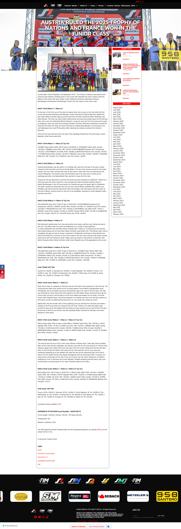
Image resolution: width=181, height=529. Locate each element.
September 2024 (119, 160)
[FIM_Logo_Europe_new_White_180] (136, 481)
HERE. (59, 404)
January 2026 (118, 123)
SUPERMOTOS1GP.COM (46, 461)
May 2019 (116, 207)
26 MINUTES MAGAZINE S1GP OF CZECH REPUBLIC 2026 (131, 92)
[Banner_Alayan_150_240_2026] (41, 496)
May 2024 (116, 169)
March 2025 (117, 146)
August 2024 (117, 162)
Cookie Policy (93, 521)
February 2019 (118, 214)
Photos (101, 5)
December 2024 (119, 153)
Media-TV (83, 5)
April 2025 (117, 144)
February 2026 (118, 121)
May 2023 (116, 194)
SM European (125, 5)
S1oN (39, 450)
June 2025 (117, 139)
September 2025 (119, 132)
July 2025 (116, 137)
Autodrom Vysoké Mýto (46, 453)
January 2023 (118, 203)
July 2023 (116, 189)
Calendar (67, 5)
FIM (39, 464)
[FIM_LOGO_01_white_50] (44, 481)
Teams (93, 5)
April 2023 (117, 196)
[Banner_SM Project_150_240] (12, 496)
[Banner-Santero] (129, 496)
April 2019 (116, 210)
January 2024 (118, 178)
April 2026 (117, 117)
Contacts (110, 5)
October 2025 (118, 130)
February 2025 (118, 148)
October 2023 (118, 185)
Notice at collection (79, 526)
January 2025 (118, 151)
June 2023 (117, 191)
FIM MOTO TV (43, 457)
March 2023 (117, 198)
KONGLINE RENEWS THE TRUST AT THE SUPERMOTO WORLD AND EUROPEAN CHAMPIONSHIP (131, 66)
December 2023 (119, 180)
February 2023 (118, 200)
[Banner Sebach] (71, 496)
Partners (117, 5)
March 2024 (117, 173)
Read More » (126, 59)
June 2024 (117, 166)
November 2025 (119, 128)
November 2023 (119, 182)
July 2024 (116, 164)
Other (133, 5)
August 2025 (117, 135)
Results (74, 5)
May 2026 (116, 114)
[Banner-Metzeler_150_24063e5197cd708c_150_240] (100, 496)
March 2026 (117, 119)
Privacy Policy (81, 521)
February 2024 (118, 176)
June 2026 (117, 112)
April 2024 (117, 171)
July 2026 (116, 110)
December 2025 (119, 126)
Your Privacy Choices (96, 526)
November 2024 (119, 155)
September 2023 (119, 187)
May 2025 (116, 142)
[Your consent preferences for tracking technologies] (10, 525)
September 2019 (119, 205)
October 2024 (118, 157)
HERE (99, 429)
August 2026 (117, 108)
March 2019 (117, 212)
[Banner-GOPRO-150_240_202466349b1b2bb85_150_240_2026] (158, 496)
